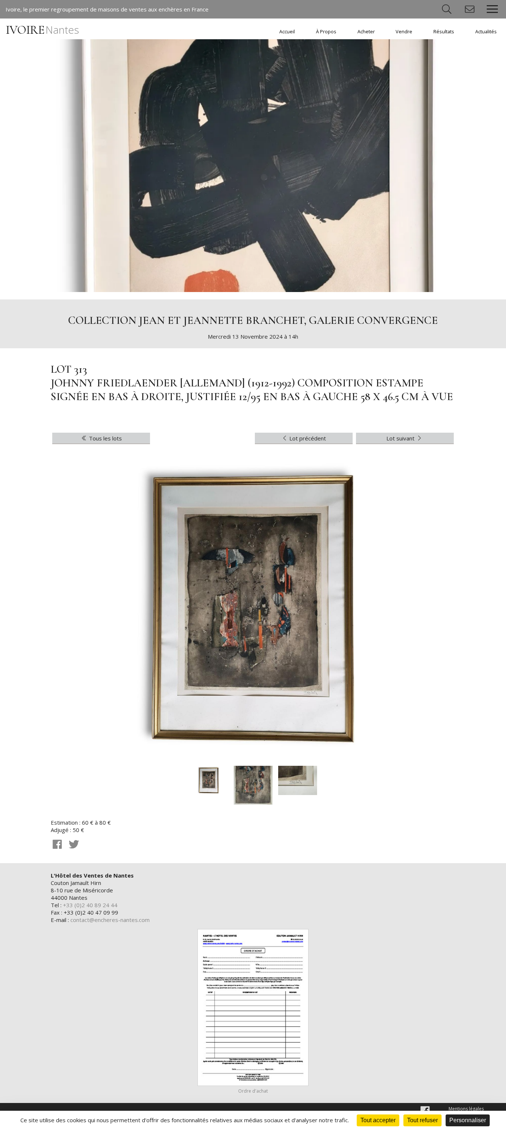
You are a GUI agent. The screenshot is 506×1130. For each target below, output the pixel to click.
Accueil (287, 31)
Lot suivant (401, 438)
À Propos (326, 31)
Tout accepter (378, 1120)
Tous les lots (104, 438)
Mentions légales (466, 1109)
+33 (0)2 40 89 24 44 (90, 905)
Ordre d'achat (253, 1091)
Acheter (366, 31)
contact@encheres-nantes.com (110, 919)
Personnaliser (467, 1120)
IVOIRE (42, 30)
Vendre (404, 31)
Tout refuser (422, 1120)
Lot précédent (307, 438)
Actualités (486, 31)
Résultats (443, 31)
